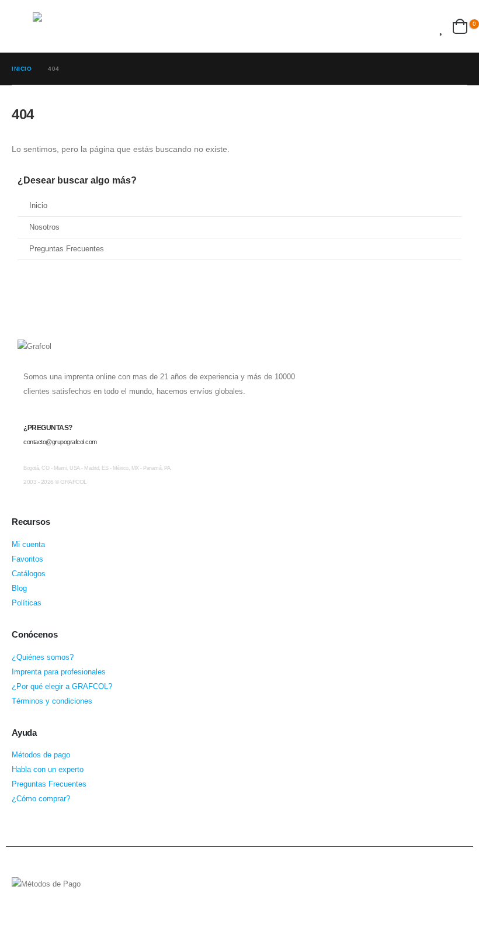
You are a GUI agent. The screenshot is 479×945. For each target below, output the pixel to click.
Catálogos (29, 574)
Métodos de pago (41, 755)
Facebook (21, 916)
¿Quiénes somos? (43, 657)
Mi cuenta (28, 545)
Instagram (44, 916)
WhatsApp (66, 916)
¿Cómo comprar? (41, 799)
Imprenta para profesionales (59, 672)
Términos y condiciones (52, 701)
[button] (22, 26)
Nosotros (44, 227)
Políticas (26, 603)
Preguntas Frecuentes (66, 249)
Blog (19, 588)
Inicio (38, 206)
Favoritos (27, 559)
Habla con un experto (48, 770)
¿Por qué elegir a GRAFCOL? (62, 687)
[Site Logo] (82, 26)
